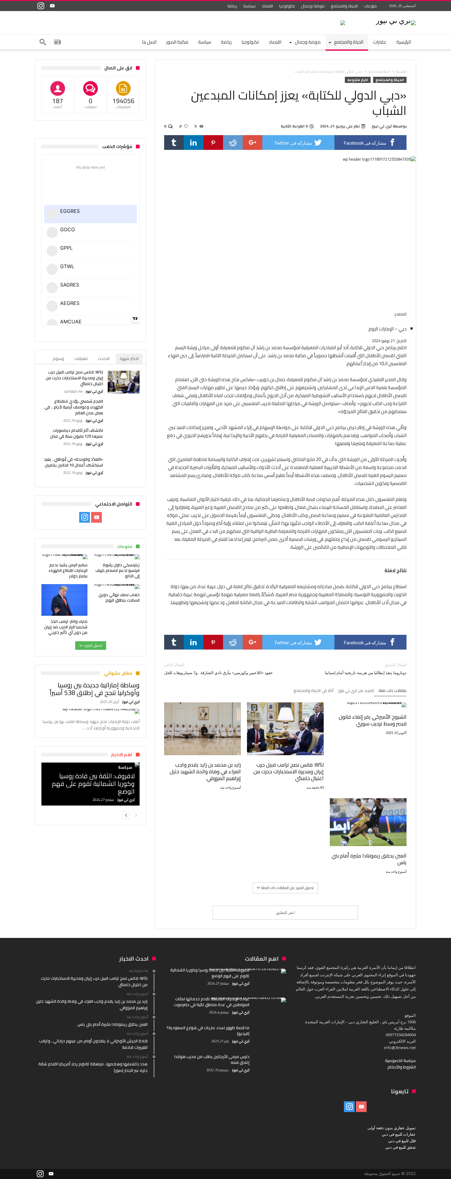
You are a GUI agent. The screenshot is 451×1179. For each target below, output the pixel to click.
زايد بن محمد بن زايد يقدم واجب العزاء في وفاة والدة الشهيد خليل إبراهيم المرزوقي (205, 771)
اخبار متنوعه (357, 80)
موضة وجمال (313, 6)
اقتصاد (267, 6)
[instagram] (41, 6)
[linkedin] (193, 142)
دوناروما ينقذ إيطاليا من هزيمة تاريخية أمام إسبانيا (366, 668)
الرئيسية (401, 71)
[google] (252, 142)
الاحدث (104, 358)
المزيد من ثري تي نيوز (356, 691)
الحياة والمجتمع (344, 6)
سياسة (249, 6)
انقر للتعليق (285, 912)
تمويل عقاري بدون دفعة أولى (392, 1127)
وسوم (58, 358)
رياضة (232, 6)
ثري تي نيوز (382, 126)
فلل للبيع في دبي (402, 1140)
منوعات (370, 6)
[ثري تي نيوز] (396, 20)
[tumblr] (174, 142)
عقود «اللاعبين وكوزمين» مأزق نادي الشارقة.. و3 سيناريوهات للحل (218, 668)
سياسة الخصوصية (400, 1060)
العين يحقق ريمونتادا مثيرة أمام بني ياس (369, 859)
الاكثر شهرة (129, 358)
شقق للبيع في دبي (400, 1147)
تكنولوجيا (287, 6)
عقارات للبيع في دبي (399, 1134)
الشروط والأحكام (401, 1067)
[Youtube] (52, 6)
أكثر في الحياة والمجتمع (313, 691)
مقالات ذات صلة (393, 691)
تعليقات (81, 358)
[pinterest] (213, 142)
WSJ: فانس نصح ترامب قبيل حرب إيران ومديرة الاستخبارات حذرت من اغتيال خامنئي (288, 771)
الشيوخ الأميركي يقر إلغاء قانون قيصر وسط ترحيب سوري (373, 720)
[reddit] (233, 142)
